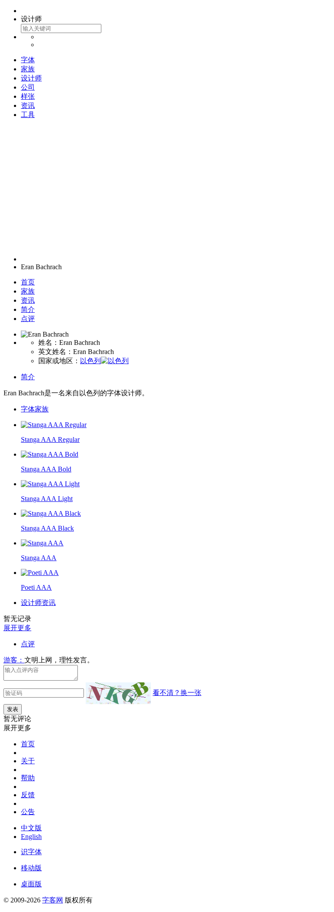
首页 (28, 282)
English (31, 836)
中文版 (31, 828)
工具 (28, 114)
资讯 (28, 105)
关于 (28, 761)
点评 (28, 318)
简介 (28, 309)
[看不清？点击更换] (118, 693)
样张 (28, 96)
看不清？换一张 (177, 692)
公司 (28, 87)
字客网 (52, 900)
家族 (28, 69)
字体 (28, 59)
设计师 (31, 78)
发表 (12, 709)
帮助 (28, 778)
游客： (13, 660)
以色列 (90, 360)
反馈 (28, 794)
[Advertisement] (167, 187)
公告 (28, 811)
